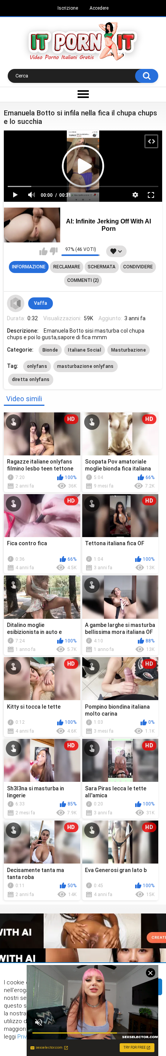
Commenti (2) (83, 280)
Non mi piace (53, 251)
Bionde (50, 350)
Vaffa (40, 303)
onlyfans (37, 366)
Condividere (138, 267)
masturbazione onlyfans (85, 366)
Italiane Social (84, 350)
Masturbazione (128, 350)
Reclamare (66, 267)
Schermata (101, 267)
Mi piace (43, 251)
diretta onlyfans (31, 379)
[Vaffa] (16, 304)
